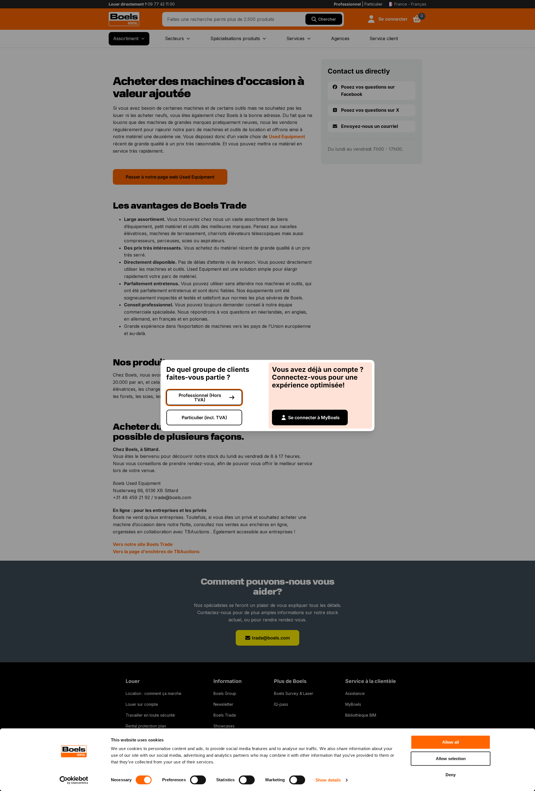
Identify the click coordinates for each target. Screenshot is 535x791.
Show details (328, 780)
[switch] (198, 779)
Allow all (450, 742)
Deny (451, 774)
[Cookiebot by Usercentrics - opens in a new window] (74, 780)
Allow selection (451, 758)
